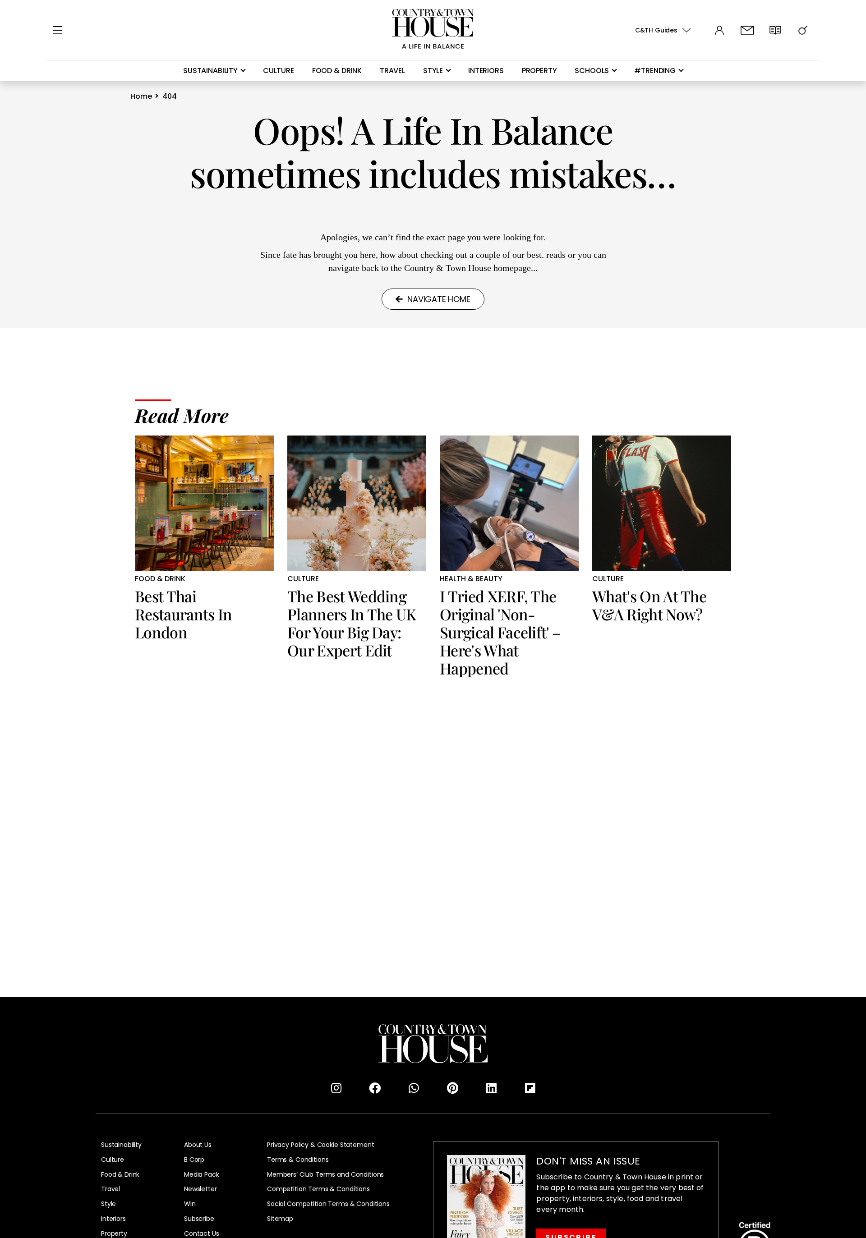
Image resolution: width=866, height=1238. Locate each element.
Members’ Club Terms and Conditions (325, 1174)
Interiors (486, 70)
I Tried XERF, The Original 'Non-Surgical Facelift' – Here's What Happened (500, 632)
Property (539, 70)
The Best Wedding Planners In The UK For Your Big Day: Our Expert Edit (351, 623)
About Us (198, 1145)
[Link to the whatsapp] (413, 1088)
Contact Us (201, 1234)
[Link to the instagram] (336, 1088)
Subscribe (199, 1219)
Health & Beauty (471, 578)
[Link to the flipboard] (530, 1088)
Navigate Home (438, 299)
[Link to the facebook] (375, 1088)
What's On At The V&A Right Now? (649, 605)
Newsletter (200, 1189)
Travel (392, 70)
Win (190, 1204)
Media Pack (201, 1174)
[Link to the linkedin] (491, 1088)
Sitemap (280, 1219)
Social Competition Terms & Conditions (328, 1204)
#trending (655, 70)
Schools (592, 70)
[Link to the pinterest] (452, 1088)
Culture (278, 70)
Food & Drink (337, 70)
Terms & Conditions (297, 1160)
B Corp (194, 1160)
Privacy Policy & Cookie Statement (320, 1145)
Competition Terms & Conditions (318, 1189)
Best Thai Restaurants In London (183, 614)
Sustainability (210, 70)
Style (433, 70)
